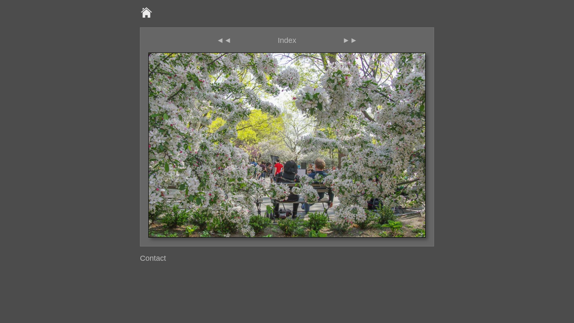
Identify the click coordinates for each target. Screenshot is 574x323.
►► (350, 40)
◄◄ (224, 40)
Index (287, 40)
